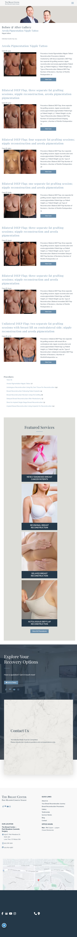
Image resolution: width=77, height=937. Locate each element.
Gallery (44, 809)
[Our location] (38, 913)
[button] (39, 631)
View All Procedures (39, 631)
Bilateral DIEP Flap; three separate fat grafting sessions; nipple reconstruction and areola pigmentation (33, 231)
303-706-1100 (8, 843)
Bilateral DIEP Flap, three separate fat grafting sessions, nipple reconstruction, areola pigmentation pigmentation (37, 94)
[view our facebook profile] (6, 689)
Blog (43, 818)
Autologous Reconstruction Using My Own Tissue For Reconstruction (31, 387)
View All (9, 380)
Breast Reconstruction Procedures (53, 806)
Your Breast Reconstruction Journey (53, 803)
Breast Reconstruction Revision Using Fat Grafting (24, 395)
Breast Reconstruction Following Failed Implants (23, 391)
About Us (45, 801)
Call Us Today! (11, 682)
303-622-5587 (8, 847)
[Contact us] (35, 913)
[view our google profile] (10, 689)
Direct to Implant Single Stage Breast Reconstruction (25, 402)
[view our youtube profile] (14, 689)
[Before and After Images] (20, 76)
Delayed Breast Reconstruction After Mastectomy (24, 398)
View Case (48, 79)
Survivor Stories (47, 815)
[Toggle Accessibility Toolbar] (4, 925)
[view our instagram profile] (18, 689)
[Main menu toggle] (72, 3)
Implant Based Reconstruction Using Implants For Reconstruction (29, 406)
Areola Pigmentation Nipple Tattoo (18, 383)
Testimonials (46, 812)
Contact (44, 820)
